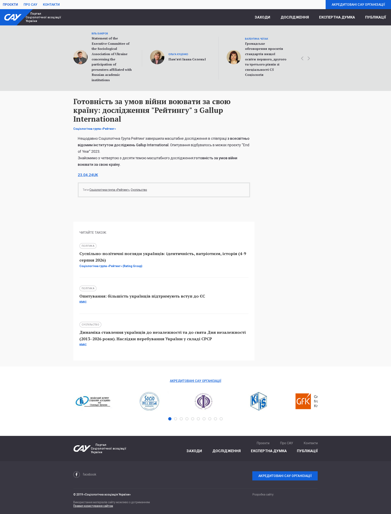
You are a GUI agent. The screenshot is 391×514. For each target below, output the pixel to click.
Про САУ (30, 5)
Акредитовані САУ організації (358, 5)
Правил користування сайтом (93, 505)
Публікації (375, 17)
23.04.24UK (88, 175)
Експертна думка (337, 17)
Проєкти (10, 5)
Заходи (262, 17)
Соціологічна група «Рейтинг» (109, 189)
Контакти (51, 5)
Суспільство (139, 189)
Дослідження (295, 17)
